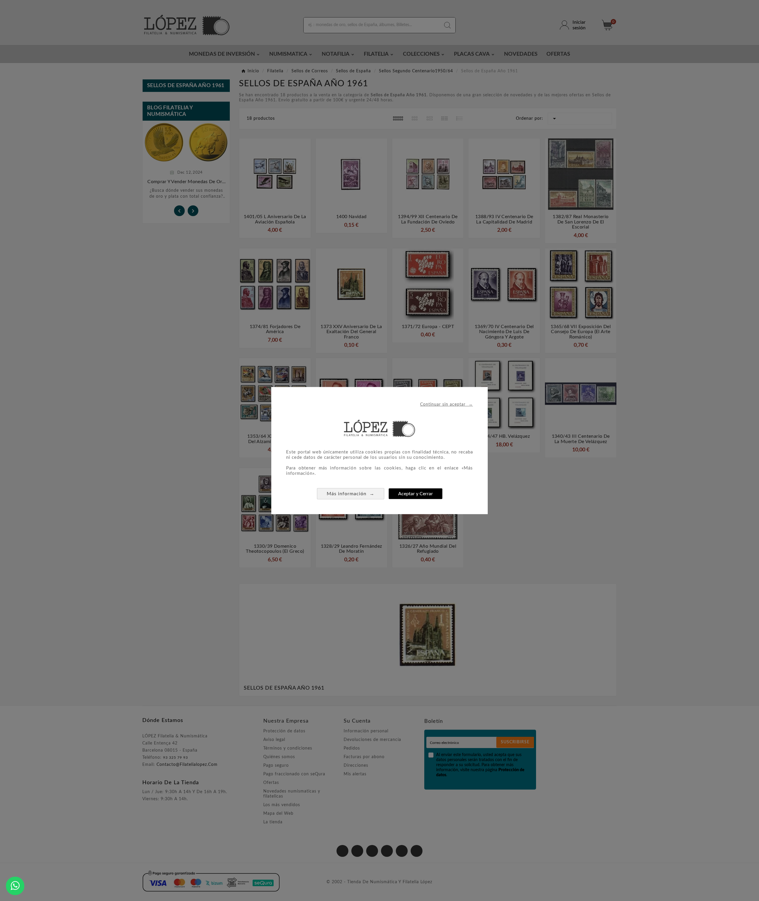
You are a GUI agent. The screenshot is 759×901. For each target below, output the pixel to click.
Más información (350, 493)
